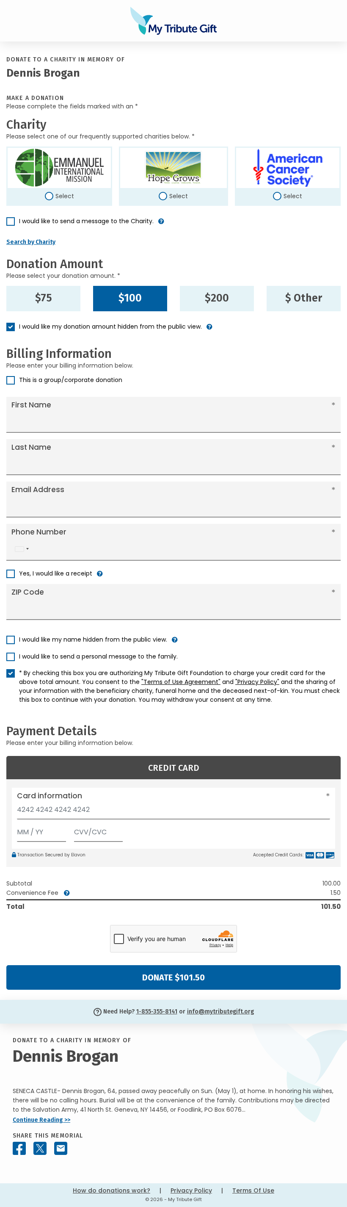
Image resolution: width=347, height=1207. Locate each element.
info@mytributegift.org (220, 1011)
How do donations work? (111, 1190)
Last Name (31, 447)
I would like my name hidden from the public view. (93, 639)
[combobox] (21, 549)
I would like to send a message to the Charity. (86, 221)
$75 (43, 298)
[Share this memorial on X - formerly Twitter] (40, 1148)
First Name (31, 405)
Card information (49, 796)
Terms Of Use (253, 1190)
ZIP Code (27, 592)
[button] (161, 224)
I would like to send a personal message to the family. (98, 656)
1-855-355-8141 (156, 1011)
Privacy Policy (191, 1190)
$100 (130, 298)
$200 (217, 298)
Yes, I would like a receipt (55, 573)
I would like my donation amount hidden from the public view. (110, 326)
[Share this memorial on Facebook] (19, 1148)
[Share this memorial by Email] (60, 1148)
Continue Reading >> (41, 1120)
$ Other (303, 298)
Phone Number (38, 532)
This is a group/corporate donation (70, 380)
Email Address (37, 489)
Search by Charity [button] (30, 242)
